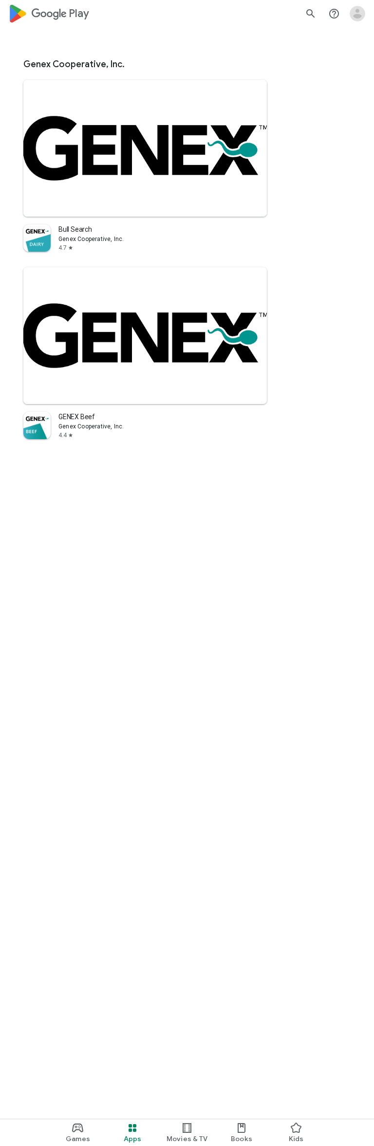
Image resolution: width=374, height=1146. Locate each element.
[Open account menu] (357, 13)
